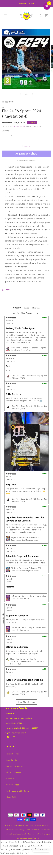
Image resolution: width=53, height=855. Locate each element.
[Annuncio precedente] (5, 4)
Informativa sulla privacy (15, 830)
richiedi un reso (12, 784)
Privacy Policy (11, 797)
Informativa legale (43, 834)
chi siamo (9, 778)
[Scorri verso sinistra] (21, 94)
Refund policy (11, 760)
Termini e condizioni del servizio (38, 830)
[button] (5, 16)
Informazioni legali (13, 772)
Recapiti (31, 834)
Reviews (3, 620)
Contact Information (14, 766)
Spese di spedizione (19, 126)
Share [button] (7, 289)
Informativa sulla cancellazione (27, 838)
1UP (12, 825)
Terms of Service (12, 754)
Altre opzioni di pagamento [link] (27, 160)
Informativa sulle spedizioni (16, 834)
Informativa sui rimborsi (39, 825)
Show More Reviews (26, 702)
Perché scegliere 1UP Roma (17, 791)
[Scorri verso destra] (32, 94)
